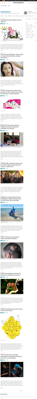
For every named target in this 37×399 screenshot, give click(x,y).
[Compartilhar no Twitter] (4, 24)
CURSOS (17, 0)
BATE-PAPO (30, 0)
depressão (27, 28)
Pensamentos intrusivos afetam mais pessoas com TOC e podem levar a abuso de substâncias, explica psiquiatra (12, 93)
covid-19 (35, 29)
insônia (27, 39)
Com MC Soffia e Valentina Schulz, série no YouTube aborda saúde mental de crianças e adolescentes (11, 166)
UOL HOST (12, 0)
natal (29, 39)
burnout (27, 36)
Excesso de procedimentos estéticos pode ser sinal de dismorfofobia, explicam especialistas (12, 57)
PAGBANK (15, 0)
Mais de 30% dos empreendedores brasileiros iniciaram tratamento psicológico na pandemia (10, 128)
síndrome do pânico (28, 37)
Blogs (9, 5)
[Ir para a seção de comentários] (7, 24)
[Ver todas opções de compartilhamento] (5, 24)
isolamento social (28, 34)
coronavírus (27, 29)
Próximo (21, 391)
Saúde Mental (6, 13)
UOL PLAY (20, 0)
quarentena (27, 31)
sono (31, 36)
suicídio (31, 31)
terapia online (33, 39)
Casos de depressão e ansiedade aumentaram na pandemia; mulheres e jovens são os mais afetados (11, 357)
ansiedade (31, 28)
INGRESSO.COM (8, 0)
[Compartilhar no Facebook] (1, 24)
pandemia (31, 29)
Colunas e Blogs (3, 5)
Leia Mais (2, 51)
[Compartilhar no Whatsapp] (2, 24)
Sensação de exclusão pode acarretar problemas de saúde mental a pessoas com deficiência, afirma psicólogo (11, 199)
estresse (33, 37)
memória (33, 34)
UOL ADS (23, 0)
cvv (29, 36)
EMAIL (34, 0)
